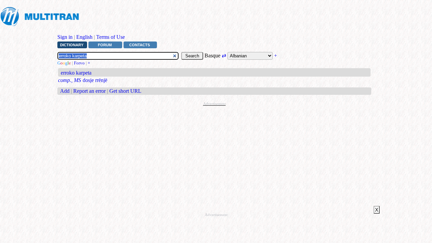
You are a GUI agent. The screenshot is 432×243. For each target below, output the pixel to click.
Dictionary (71, 45)
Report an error (89, 91)
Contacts (139, 45)
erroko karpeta (76, 73)
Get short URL (125, 91)
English (84, 37)
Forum (105, 45)
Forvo (79, 62)
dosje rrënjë (95, 80)
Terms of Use (110, 37)
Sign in (65, 37)
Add (65, 91)
